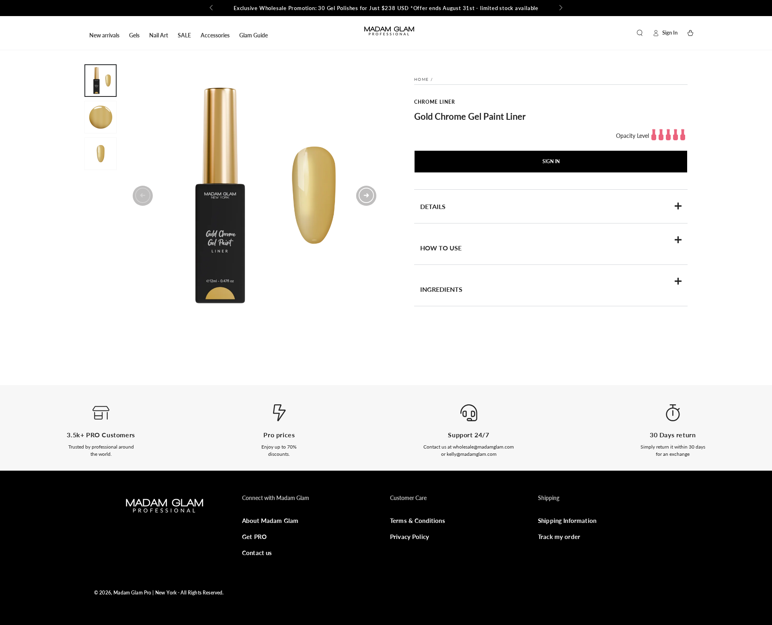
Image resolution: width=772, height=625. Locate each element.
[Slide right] (560, 8)
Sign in (551, 161)
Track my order (559, 536)
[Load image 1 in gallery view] (100, 80)
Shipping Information (567, 520)
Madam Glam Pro (132, 593)
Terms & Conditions (417, 520)
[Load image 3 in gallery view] (100, 153)
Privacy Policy (409, 536)
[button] (639, 33)
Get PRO (254, 536)
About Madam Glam (270, 520)
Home (421, 79)
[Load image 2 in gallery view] (100, 117)
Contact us (257, 552)
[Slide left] (212, 8)
